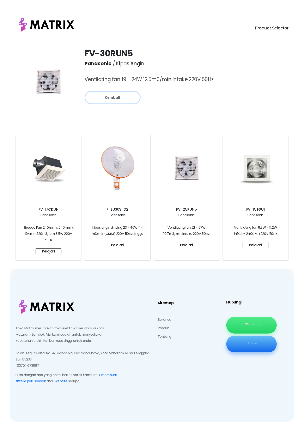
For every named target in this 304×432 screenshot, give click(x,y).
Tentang (164, 336)
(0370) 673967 (27, 365)
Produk (163, 328)
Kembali (112, 97)
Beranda (164, 319)
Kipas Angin (130, 63)
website (61, 381)
